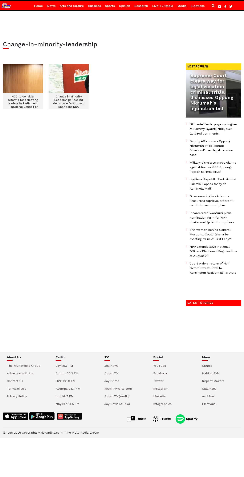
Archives (208, 396)
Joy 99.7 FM (64, 365)
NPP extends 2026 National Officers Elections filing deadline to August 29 (213, 251)
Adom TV (111, 373)
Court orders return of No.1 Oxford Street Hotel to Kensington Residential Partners (213, 268)
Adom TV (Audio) (116, 396)
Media (181, 6)
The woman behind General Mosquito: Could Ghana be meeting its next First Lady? (210, 234)
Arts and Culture (72, 6)
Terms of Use (16, 388)
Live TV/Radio (162, 6)
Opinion (124, 6)
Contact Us (15, 381)
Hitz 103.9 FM (65, 381)
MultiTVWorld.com (118, 388)
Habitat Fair (210, 373)
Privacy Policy (17, 396)
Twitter (158, 381)
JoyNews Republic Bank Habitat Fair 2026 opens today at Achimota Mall (213, 184)
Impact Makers (213, 381)
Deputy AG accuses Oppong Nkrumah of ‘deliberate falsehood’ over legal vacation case (211, 148)
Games (207, 365)
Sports (110, 6)
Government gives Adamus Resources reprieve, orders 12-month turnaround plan (212, 200)
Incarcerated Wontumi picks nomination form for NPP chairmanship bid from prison (212, 217)
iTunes (165, 418)
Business (94, 6)
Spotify (191, 418)
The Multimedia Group (23, 365)
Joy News (111, 365)
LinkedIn (159, 396)
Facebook (160, 373)
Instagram (160, 388)
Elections (198, 6)
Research (141, 6)
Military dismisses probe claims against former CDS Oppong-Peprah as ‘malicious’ (213, 167)
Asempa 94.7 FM (68, 388)
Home (38, 6)
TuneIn (141, 418)
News (51, 6)
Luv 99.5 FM (65, 396)
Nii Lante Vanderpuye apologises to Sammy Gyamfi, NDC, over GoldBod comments (213, 128)
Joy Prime (111, 381)
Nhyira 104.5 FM (67, 404)
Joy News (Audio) (117, 404)
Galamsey (209, 388)
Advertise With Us (20, 373)
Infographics (162, 404)
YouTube (159, 365)
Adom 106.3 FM (67, 373)
